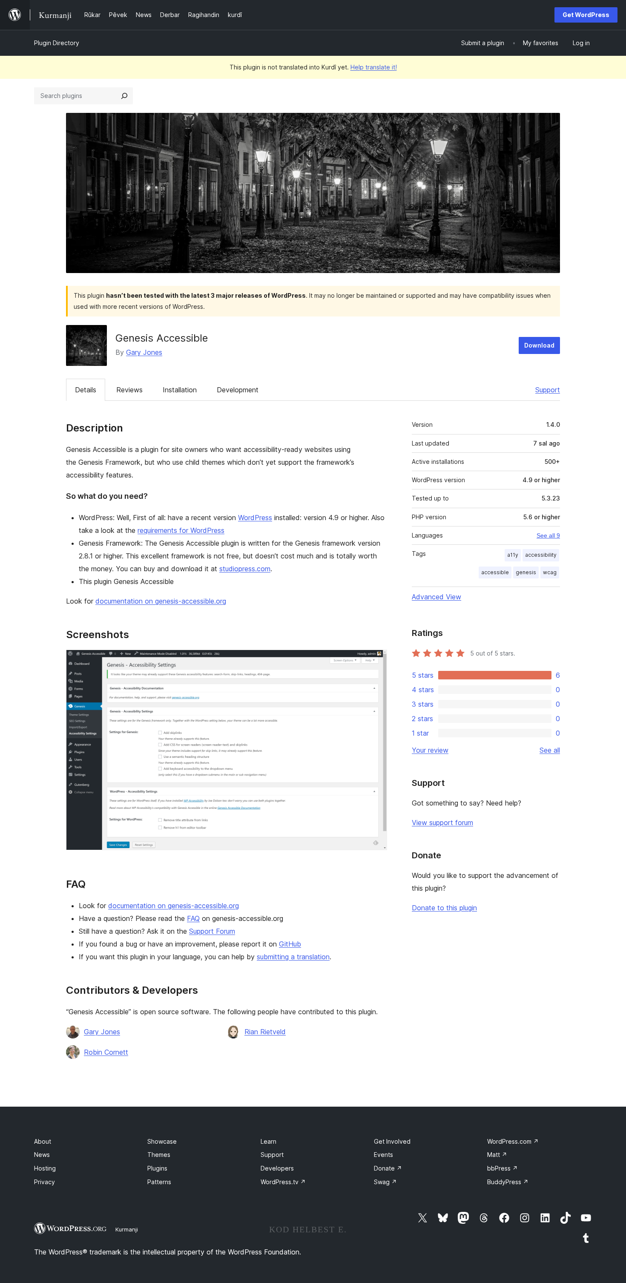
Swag (385, 1181)
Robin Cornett (106, 1052)
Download (539, 345)
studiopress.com (244, 568)
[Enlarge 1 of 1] (375, 661)
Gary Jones (144, 352)
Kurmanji (126, 1229)
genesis (526, 572)
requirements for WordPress (181, 530)
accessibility (541, 555)
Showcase (162, 1141)
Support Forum (212, 931)
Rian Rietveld (265, 1031)
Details (85, 389)
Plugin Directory (56, 42)
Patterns (159, 1181)
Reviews (129, 389)
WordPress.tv (283, 1181)
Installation (180, 389)
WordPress (255, 517)
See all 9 (548, 535)
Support (547, 389)
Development (237, 389)
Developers (277, 1168)
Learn (268, 1141)
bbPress (502, 1168)
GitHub (290, 944)
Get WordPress (586, 14)
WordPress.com (513, 1141)
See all (550, 750)
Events (383, 1154)
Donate (388, 1168)
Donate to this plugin (444, 907)
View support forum (442, 822)
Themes (158, 1154)
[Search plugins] (124, 95)
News (42, 1154)
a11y (512, 555)
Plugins (157, 1168)
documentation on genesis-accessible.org (160, 601)
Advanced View (436, 597)
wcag (550, 572)
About (42, 1141)
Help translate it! (373, 67)
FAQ (193, 918)
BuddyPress (507, 1181)
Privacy (44, 1181)
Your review (430, 750)
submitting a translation (293, 956)
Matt (497, 1154)
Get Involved (392, 1141)
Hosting (45, 1168)
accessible (495, 572)
